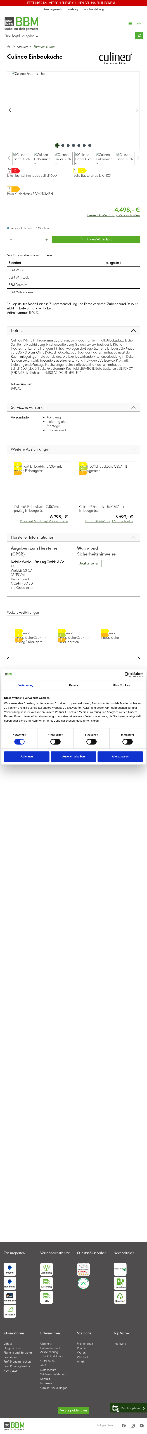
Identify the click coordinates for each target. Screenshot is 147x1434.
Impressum (47, 1383)
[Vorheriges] (10, 110)
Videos (8, 1343)
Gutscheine (47, 1361)
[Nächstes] (136, 110)
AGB (43, 1365)
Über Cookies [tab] (121, 685)
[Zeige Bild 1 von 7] (57, 145)
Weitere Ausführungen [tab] (23, 612)
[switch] (55, 742)
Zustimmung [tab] (26, 685)
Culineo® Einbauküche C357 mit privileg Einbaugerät (36, 509)
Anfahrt (81, 1361)
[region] (73, 118)
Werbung (73, 9)
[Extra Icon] (142, 1425)
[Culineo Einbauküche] (73, 110)
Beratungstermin (53, 9)
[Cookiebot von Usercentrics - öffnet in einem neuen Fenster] (127, 674)
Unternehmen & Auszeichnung (50, 1350)
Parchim (82, 1348)
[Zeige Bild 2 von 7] (62, 145)
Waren (81, 1352)
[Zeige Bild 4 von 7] (73, 145)
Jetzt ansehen (89, 563)
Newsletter (10, 1370)
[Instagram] (133, 1425)
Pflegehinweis (12, 1348)
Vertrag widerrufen (73, 1410)
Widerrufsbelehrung (53, 1374)
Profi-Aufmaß (12, 1357)
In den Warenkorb (99, 239)
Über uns (46, 1343)
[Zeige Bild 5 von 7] (78, 145)
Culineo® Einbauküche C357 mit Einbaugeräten (101, 509)
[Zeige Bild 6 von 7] (84, 145)
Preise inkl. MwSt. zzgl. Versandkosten (113, 215)
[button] (18, 1249)
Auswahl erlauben (73, 756)
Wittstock (83, 1357)
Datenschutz (48, 1370)
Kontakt (45, 1379)
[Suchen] (139, 35)
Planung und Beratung (18, 1352)
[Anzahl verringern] (11, 239)
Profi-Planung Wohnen (18, 1366)
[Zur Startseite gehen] (14, 23)
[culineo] (116, 58)
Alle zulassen (120, 756)
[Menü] (130, 23)
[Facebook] (124, 1425)
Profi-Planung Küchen (17, 1361)
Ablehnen (27, 756)
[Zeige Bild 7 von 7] (89, 145)
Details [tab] (73, 685)
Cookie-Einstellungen (53, 1388)
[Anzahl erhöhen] (47, 239)
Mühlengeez (85, 1343)
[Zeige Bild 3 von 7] (68, 145)
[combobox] (69, 35)
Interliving (120, 1343)
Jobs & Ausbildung (93, 9)
